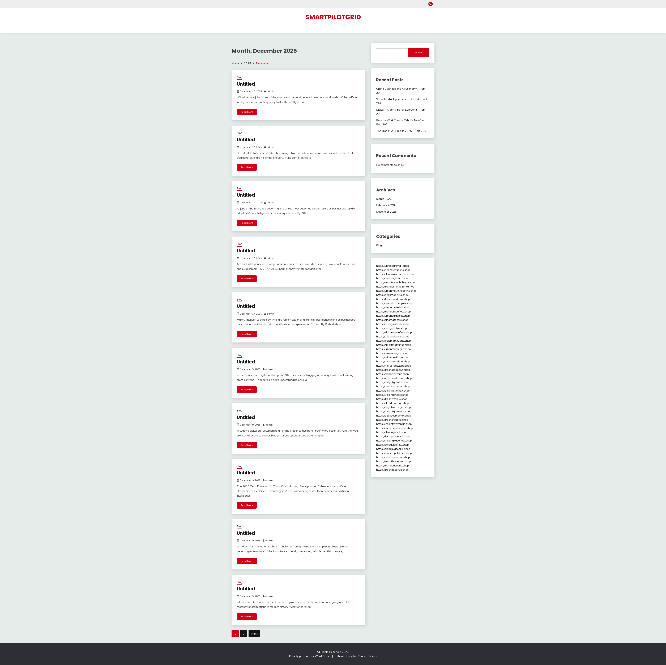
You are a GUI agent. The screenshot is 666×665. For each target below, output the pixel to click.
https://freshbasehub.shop (392, 469)
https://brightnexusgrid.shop (393, 407)
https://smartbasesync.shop (393, 461)
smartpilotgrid (333, 17)
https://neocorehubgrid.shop (393, 270)
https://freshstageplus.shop (393, 369)
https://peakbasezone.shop (393, 457)
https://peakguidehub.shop (392, 324)
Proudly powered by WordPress (309, 656)
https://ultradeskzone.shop (392, 403)
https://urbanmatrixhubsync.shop (396, 290)
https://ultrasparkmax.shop (392, 265)
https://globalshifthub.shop (392, 374)
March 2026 (384, 198)
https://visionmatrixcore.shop (394, 378)
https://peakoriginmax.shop (392, 278)
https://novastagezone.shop (393, 365)
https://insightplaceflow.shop (394, 440)
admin (270, 91)
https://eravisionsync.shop (392, 353)
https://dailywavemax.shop (393, 390)
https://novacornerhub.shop (393, 386)
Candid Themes (367, 656)
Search (418, 52)
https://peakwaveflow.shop (393, 361)
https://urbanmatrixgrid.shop (393, 349)
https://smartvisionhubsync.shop (396, 282)
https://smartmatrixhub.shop (393, 344)
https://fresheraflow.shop (391, 399)
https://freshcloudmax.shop (393, 299)
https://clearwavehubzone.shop (395, 274)
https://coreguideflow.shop (392, 444)
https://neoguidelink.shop (391, 328)
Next (254, 633)
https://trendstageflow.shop (393, 311)
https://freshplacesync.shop (393, 436)
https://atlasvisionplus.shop (392, 336)
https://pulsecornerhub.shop (393, 307)
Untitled (246, 84)
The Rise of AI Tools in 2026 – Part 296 (401, 130)
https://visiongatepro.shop (392, 394)
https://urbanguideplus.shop (393, 315)
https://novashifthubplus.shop (394, 303)
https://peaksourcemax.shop (393, 415)
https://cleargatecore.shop (392, 319)
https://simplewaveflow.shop (394, 332)
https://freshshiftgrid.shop (392, 419)
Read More (247, 111)
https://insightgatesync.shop (393, 411)
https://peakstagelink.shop (392, 295)
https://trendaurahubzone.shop (395, 286)
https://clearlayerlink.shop (391, 432)
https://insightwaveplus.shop (394, 424)
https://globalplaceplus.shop (393, 449)
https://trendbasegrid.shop (392, 465)
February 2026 (385, 205)
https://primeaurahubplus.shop (394, 428)
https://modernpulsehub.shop (394, 453)
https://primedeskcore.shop (392, 357)
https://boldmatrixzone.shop (393, 340)
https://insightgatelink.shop (392, 382)
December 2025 (386, 211)
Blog (239, 77)
